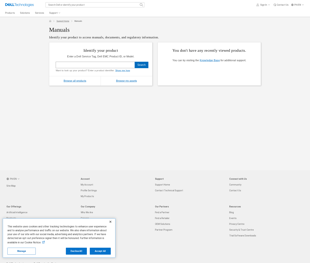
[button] (263, 4)
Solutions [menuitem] (25, 13)
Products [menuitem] (10, 13)
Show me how (122, 70)
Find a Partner (162, 212)
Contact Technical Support (169, 190)
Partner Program (163, 230)
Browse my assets (134, 80)
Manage (21, 251)
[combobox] (95, 4)
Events (233, 218)
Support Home (63, 21)
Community (235, 184)
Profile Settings (89, 190)
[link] (281, 4)
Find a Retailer (162, 218)
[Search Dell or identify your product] (141, 4)
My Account (87, 184)
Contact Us (235, 190)
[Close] (110, 221)
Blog (231, 212)
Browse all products (75, 80)
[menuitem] (55, 13)
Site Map (11, 186)
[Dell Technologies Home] (19, 4)
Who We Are (87, 212)
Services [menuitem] (39, 13)
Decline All (76, 251)
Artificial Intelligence (16, 212)
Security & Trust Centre (241, 230)
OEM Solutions (162, 224)
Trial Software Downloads (242, 235)
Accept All (100, 251)
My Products (87, 196)
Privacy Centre (236, 224)
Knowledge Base (210, 60)
